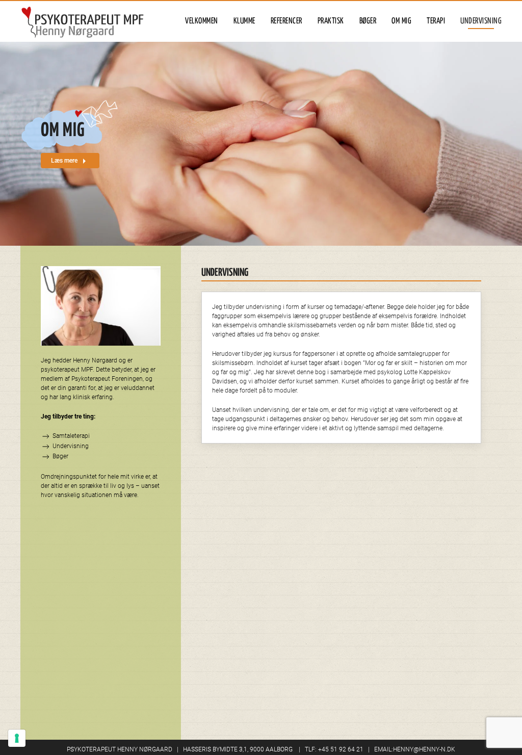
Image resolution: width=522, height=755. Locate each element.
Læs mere (65, 160)
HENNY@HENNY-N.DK (424, 749)
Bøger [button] (368, 21)
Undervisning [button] (481, 21)
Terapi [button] (436, 21)
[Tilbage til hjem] (82, 21)
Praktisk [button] (331, 21)
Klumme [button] (244, 21)
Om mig (401, 21)
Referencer (286, 21)
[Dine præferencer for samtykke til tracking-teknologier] (16, 738)
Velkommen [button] (201, 21)
